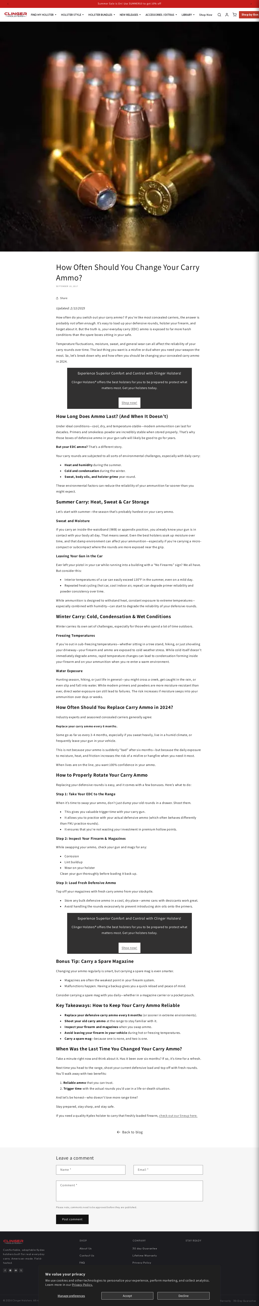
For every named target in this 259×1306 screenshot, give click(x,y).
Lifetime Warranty (145, 1255)
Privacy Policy (142, 1262)
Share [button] (64, 298)
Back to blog (132, 1132)
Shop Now (205, 14)
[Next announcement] (251, 4)
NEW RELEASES (129, 14)
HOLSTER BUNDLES (100, 14)
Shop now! (129, 403)
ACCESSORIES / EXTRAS (159, 14)
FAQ (82, 1262)
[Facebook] (5, 1270)
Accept (127, 1296)
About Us (86, 1248)
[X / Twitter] (21, 1270)
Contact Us (87, 1255)
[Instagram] (10, 1270)
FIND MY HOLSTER (42, 14)
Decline (183, 1296)
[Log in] (227, 15)
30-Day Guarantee (244, 1300)
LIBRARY (187, 14)
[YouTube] (16, 1270)
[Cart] (234, 15)
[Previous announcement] (7, 4)
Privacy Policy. (82, 1285)
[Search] (219, 15)
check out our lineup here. (178, 1116)
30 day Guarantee (145, 1248)
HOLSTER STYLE (71, 14)
